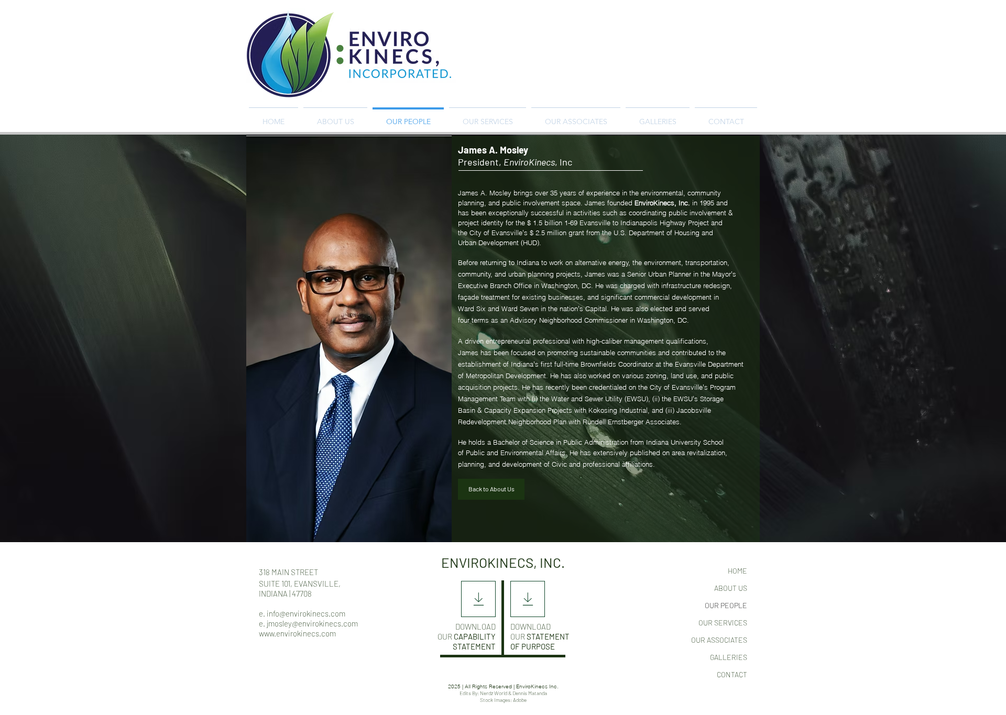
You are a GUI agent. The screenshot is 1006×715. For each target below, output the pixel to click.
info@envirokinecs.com (306, 613)
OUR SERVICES (722, 622)
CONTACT (732, 674)
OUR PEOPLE (726, 605)
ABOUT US (730, 588)
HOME (737, 570)
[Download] (478, 599)
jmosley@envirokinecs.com (312, 623)
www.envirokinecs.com (297, 633)
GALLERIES (728, 657)
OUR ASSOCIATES (719, 639)
